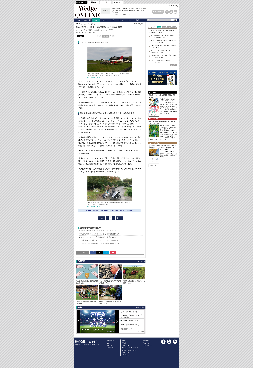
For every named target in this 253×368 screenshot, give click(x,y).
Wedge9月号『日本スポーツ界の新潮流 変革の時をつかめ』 (129, 8)
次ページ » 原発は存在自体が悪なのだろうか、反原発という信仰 (109, 210)
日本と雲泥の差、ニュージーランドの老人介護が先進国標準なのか (100, 234)
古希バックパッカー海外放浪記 (85, 24)
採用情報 (124, 343)
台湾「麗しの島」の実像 (129, 312)
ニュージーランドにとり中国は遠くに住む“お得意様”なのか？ (98, 237)
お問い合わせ (125, 355)
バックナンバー (82, 252)
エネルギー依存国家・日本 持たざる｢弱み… (131, 316)
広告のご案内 (125, 352)
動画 (137, 20)
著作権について (126, 345)
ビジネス (104, 20)
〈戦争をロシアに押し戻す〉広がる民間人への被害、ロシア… (163, 56)
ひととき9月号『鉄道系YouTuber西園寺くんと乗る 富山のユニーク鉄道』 (130, 11)
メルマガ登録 (159, 11)
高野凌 (85, 32)
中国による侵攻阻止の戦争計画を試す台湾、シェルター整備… (163, 41)
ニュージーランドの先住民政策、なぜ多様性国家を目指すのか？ (99, 243)
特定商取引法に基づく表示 (129, 350)
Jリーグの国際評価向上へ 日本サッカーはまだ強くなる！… (163, 61)
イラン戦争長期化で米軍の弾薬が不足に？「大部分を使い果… (162, 36)
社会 (112, 20)
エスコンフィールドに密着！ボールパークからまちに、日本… (163, 51)
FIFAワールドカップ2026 (92, 330)
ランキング (110, 343)
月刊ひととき (146, 343)
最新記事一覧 (110, 340)
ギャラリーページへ (95, 77)
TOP (79, 20)
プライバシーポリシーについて (130, 348)
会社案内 (124, 340)
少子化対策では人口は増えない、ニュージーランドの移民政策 (98, 240)
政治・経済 (87, 20)
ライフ (121, 20)
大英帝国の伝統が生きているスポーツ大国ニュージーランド (97, 231)
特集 (129, 20)
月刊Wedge (146, 340)
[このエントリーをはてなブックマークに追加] (106, 252)
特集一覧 (109, 345)
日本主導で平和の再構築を (130, 325)
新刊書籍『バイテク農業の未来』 (122, 14)
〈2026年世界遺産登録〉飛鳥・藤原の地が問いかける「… (163, 46)
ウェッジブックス (147, 345)
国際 (96, 20)
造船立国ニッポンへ (128, 329)
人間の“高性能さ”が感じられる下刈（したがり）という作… (163, 31)
